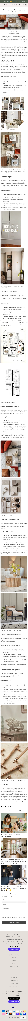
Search (14, 957)
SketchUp (19, 320)
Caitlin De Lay (17, 286)
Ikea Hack (3, 286)
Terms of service (14, 980)
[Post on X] (4, 806)
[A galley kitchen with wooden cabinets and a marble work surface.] (14, 848)
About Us (14, 960)
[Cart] (26, 5)
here (18, 995)
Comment (5, 908)
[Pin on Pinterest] (6, 806)
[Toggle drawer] (2, 4)
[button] (10, 806)
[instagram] (13, 946)
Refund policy (14, 974)
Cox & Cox (9, 631)
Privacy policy (14, 977)
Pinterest (9, 173)
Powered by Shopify (14, 1017)
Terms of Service (14, 971)
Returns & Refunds (14, 966)
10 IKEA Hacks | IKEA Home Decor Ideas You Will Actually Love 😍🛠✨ (13, 888)
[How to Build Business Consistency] (14, 823)
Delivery (14, 963)
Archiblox (12, 402)
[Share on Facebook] (2, 806)
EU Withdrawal (14, 998)
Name (4, 899)
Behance (3, 173)
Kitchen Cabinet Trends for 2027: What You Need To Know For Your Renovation (14, 861)
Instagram (3, 207)
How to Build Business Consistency (10, 835)
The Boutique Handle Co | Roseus (19, 780)
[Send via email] (8, 806)
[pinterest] (15, 946)
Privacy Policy (14, 969)
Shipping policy (14, 983)
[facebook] (11, 946)
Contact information (14, 986)
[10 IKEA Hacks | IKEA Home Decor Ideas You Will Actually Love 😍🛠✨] (14, 874)
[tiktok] (17, 946)
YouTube (9, 207)
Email (4, 903)
